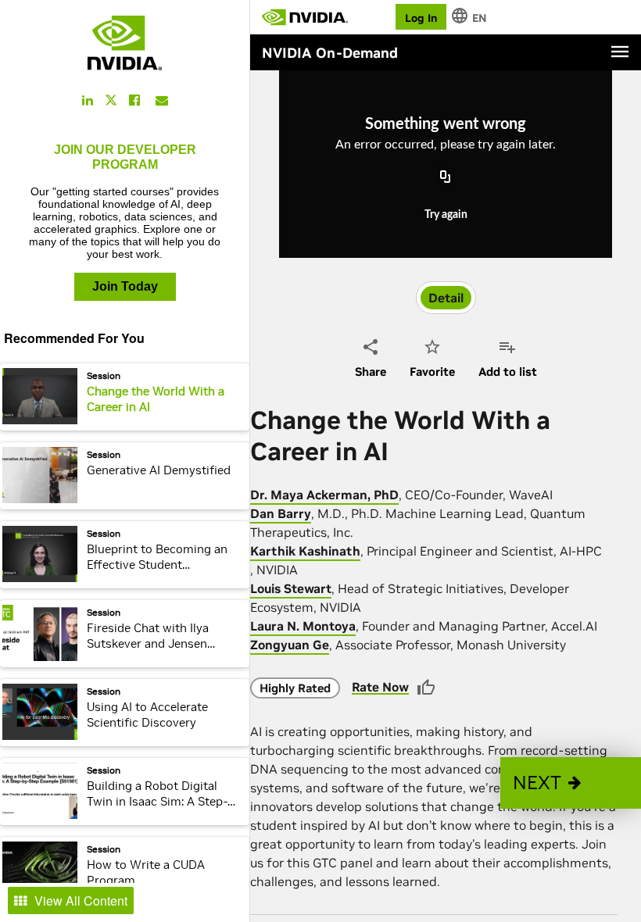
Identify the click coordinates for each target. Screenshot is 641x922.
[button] (570, 783)
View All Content (80, 900)
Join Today (125, 286)
